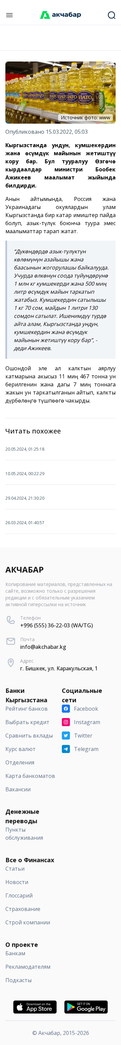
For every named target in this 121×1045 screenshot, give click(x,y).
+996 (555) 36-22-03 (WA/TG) (56, 625)
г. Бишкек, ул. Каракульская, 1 (59, 668)
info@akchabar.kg (43, 647)
